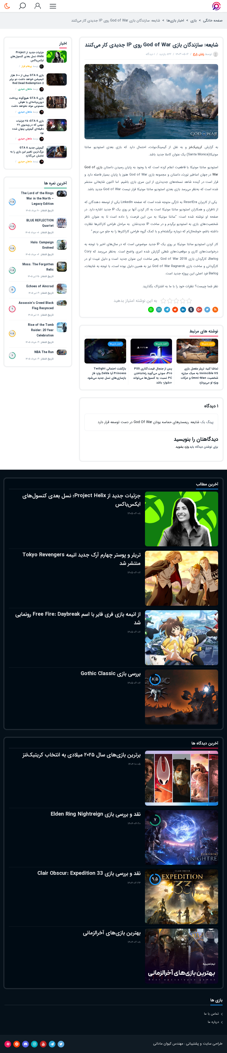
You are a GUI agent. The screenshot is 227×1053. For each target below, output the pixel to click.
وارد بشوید (182, 447)
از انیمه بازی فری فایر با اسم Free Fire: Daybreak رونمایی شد (78, 618)
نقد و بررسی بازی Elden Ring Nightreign (96, 814)
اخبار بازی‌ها (175, 20)
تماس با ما (211, 1013)
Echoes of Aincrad (40, 286)
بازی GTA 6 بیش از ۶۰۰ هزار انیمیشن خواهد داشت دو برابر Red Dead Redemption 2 (27, 79)
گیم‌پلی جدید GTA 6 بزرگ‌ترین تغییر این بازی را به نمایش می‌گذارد (27, 152)
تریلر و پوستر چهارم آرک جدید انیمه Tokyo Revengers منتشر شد (81, 559)
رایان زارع (198, 54)
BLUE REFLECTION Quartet (40, 223)
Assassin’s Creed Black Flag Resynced (36, 306)
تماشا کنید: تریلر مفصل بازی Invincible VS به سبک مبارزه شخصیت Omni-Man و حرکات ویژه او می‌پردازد (199, 375)
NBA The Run (44, 352)
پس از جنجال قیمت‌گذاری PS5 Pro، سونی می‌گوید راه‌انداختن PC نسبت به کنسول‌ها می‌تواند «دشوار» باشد (152, 375)
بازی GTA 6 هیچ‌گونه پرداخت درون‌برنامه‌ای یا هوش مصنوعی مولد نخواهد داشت (26, 102)
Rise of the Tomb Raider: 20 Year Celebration (41, 330)
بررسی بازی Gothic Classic (111, 674)
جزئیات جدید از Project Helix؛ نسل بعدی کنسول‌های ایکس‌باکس (27, 57)
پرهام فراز (27, 66)
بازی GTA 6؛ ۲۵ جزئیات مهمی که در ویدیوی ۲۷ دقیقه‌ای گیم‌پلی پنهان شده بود (28, 127)
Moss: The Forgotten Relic (38, 267)
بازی (193, 20)
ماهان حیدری (25, 89)
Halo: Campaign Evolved (42, 245)
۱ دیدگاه (150, 54)
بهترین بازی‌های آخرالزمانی (112, 933)
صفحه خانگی (213, 20)
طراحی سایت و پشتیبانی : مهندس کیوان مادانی (188, 1043)
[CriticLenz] (216, 6)
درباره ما (213, 1022)
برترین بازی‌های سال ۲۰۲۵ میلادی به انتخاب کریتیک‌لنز (82, 755)
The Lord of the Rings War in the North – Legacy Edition (37, 198)
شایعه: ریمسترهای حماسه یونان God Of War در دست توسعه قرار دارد (148, 422)
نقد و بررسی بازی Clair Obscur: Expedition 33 (89, 873)
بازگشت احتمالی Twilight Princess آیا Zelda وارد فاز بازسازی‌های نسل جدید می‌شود (107, 373)
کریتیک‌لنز (195, 147)
